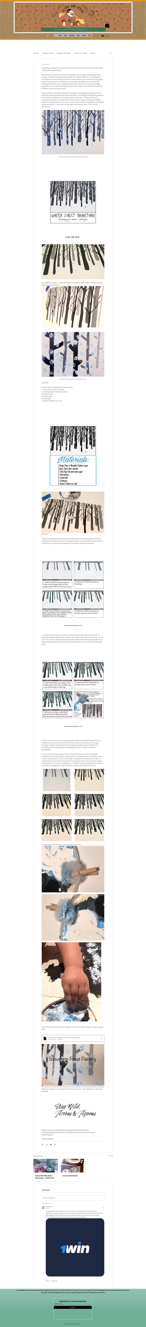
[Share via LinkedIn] (51, 1144)
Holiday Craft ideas (64, 53)
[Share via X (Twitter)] (46, 1144)
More (92, 53)
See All (111, 1156)
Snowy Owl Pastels (70, 1176)
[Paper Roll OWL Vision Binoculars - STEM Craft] (45, 1165)
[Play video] (73, 261)
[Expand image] (57, 780)
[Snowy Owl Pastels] (73, 1165)
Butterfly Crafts (47, 53)
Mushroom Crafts (80, 53)
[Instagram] (48, 35)
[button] (107, 25)
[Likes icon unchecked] (47, 1281)
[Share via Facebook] (42, 1144)
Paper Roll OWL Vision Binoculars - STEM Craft (44, 1177)
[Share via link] (55, 1144)
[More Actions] (103, 1207)
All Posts (36, 53)
